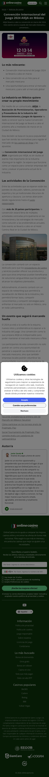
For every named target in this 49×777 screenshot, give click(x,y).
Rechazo (24, 411)
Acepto (24, 400)
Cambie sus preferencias (24, 405)
